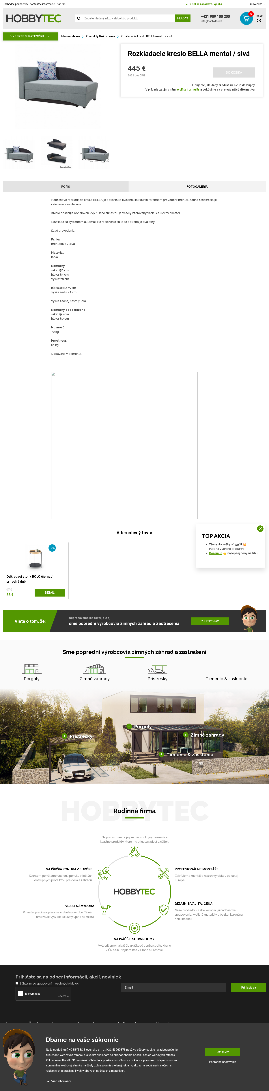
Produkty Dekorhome (100, 36)
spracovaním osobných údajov (58, 983)
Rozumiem (222, 1052)
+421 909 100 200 (215, 16)
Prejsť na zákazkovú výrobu (203, 4)
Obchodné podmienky (15, 4)
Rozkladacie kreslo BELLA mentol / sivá (146, 36)
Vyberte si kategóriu (27, 36)
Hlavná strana (70, 36)
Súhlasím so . (49, 983)
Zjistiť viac (210, 621)
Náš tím (61, 4)
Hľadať (182, 18)
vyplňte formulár (187, 89)
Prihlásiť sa (248, 987)
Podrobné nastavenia (222, 1062)
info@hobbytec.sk (211, 21)
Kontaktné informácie (42, 4)
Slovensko (256, 4)
